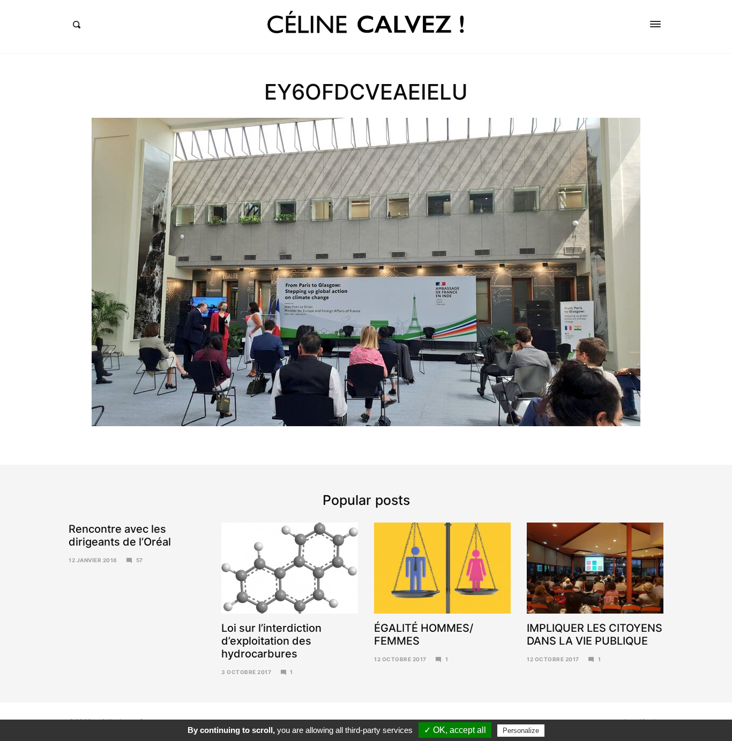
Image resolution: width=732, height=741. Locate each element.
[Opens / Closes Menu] (655, 24)
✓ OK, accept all (455, 730)
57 (139, 560)
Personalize (521, 731)
